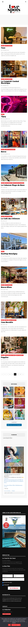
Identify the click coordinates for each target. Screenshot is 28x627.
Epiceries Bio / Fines (10, 355)
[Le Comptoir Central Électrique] (14, 69)
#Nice (14, 485)
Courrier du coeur (8, 582)
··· (7, 374)
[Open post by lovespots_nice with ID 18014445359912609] (19, 414)
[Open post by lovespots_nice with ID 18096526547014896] (19, 403)
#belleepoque (19, 485)
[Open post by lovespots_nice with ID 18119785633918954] (8, 403)
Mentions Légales (16, 625)
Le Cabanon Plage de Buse (13, 185)
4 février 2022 (5, 85)
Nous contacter (6, 614)
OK (9, 625)
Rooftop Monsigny (9, 254)
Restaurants (8, 45)
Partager (13, 490)
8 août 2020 (4, 324)
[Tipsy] (14, 104)
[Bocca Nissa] (14, 274)
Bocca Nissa (6, 287)
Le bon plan (6, 584)
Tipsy (3, 117)
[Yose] (14, 35)
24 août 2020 (5, 289)
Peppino (4, 357)
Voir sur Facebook (7, 490)
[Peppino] (14, 345)
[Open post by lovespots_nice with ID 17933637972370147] (8, 392)
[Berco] (14, 139)
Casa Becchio (7, 322)
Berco (3, 152)
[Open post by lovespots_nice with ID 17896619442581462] (19, 392)
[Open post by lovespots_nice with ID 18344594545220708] (8, 414)
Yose (3, 48)
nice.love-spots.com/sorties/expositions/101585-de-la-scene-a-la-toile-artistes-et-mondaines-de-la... (14, 480)
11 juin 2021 (4, 187)
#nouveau (6, 485)
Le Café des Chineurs (10, 219)
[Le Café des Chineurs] (14, 206)
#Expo (10, 485)
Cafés (6, 320)
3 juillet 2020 (5, 359)
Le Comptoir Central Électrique (10, 82)
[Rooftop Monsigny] (14, 241)
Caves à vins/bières (10, 149)
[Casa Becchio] (14, 310)
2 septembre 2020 (6, 256)
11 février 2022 (5, 50)
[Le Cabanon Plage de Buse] (14, 172)
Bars (2, 45)
